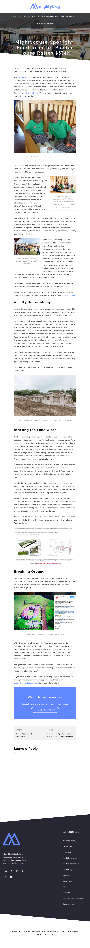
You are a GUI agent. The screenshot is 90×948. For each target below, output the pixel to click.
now (21, 863)
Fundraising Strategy (53, 16)
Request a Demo (45, 710)
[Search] (86, 16)
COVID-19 (67, 852)
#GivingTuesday (69, 841)
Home (15, 16)
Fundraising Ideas (70, 858)
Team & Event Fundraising (73, 898)
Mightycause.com (45, 24)
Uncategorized (68, 904)
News (65, 887)
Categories (24, 16)
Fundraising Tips (69, 870)
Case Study (67, 846)
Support (36, 16)
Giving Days (72, 16)
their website (32, 93)
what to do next (69, 295)
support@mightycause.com (26, 683)
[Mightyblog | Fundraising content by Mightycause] (3, 16)
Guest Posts (67, 881)
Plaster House (24, 77)
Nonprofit (66, 893)
